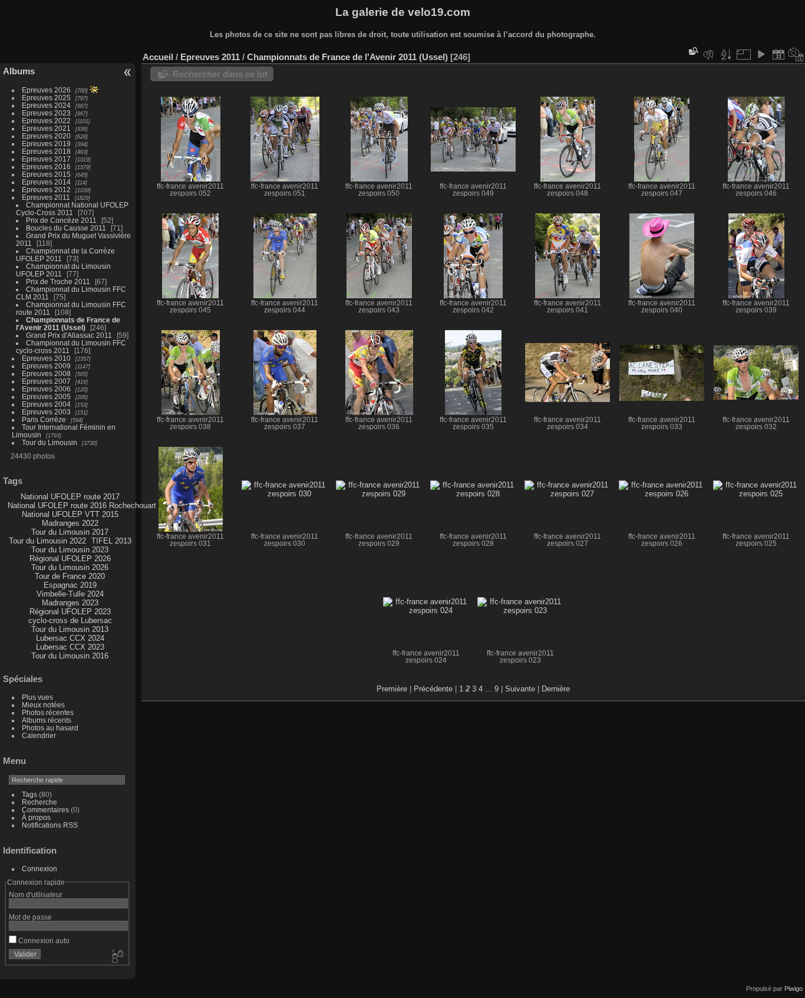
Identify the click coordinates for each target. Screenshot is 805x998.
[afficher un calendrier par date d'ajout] (778, 54)
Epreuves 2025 (46, 97)
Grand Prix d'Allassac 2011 (69, 335)
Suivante (520, 688)
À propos (36, 817)
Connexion (39, 868)
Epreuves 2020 (46, 136)
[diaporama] (760, 54)
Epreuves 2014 (46, 182)
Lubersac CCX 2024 (70, 638)
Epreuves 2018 (46, 151)
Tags (29, 794)
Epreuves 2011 (46, 197)
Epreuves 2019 (46, 143)
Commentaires (45, 809)
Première (392, 688)
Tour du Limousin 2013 (69, 629)
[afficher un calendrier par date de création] (796, 54)
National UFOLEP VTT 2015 (70, 514)
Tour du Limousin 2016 (69, 655)
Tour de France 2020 (70, 576)
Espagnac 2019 (70, 585)
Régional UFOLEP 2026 (70, 558)
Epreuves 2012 (46, 189)
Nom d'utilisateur (35, 894)
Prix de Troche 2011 (58, 281)
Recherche (39, 802)
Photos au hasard (50, 728)
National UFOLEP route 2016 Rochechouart (82, 505)
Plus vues (37, 697)
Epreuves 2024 (46, 105)
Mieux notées (43, 705)
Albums (19, 71)
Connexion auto (43, 940)
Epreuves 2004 (46, 404)
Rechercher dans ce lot (220, 74)
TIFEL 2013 (111, 540)
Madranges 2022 (70, 523)
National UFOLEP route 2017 (70, 496)
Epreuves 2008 (46, 373)
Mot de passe (30, 917)
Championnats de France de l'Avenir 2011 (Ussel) (68, 323)
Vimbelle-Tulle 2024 (70, 593)
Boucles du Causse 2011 (66, 228)
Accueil (158, 57)
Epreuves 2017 (46, 159)
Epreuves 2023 (46, 113)
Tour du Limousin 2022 (47, 540)
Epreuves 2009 (46, 366)
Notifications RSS (50, 825)
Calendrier (39, 735)
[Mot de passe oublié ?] (116, 956)
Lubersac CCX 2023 (70, 647)
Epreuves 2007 (46, 381)
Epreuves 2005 (46, 396)
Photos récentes (48, 712)
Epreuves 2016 (46, 166)
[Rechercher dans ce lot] (692, 51)
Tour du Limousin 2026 (69, 567)
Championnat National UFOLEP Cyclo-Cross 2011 (72, 208)
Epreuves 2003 (46, 412)
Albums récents (46, 720)
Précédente (433, 688)
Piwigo (793, 988)
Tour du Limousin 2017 (69, 532)
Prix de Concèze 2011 (61, 220)
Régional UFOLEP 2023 (70, 611)
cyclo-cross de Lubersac (70, 620)
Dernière (556, 688)
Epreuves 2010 (46, 358)
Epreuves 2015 (46, 174)
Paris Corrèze (44, 419)
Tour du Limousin (49, 442)
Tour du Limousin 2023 (69, 549)
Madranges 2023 (70, 602)
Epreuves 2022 (46, 120)
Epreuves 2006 (46, 389)
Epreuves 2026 (46, 90)
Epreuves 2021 (46, 128)
